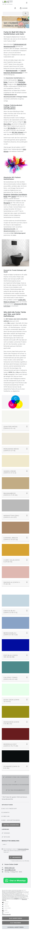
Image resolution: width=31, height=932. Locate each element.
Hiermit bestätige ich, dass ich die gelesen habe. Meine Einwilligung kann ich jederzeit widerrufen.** (16, 850)
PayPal (6, 910)
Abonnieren (16, 857)
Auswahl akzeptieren (15, 927)
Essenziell (7, 901)
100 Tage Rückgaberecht (16, 790)
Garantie (6, 812)
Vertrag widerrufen (11, 825)
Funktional (7, 912)
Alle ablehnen (15, 922)
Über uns (6, 816)
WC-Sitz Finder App (10, 808)
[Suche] (25, 13)
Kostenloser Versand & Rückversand (15, 784)
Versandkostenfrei (7, 799)
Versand (7, 833)
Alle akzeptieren (15, 918)
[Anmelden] (15, 8)
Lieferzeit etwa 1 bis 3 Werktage (16, 777)
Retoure (7, 837)
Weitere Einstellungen (6, 914)
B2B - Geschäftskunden (11, 820)
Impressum (16, 898)
